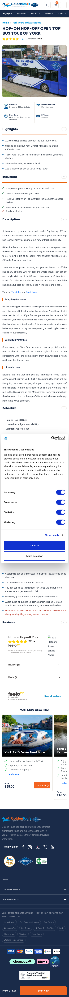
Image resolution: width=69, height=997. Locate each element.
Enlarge (34, 71)
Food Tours (37, 934)
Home (5, 22)
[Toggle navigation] (63, 5)
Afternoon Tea (10, 928)
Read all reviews (52, 696)
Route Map (31, 292)
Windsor (23, 934)
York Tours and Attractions (26, 22)
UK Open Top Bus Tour (44, 928)
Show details (51, 535)
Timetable (16, 292)
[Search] (47, 5)
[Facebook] (23, 847)
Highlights (7, 13)
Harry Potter (9, 922)
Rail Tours (25, 928)
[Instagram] (30, 847)
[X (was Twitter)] (45, 847)
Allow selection (34, 556)
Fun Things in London (29, 922)
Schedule (49, 13)
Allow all (34, 545)
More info (40, 785)
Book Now (43, 990)
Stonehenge (9, 934)
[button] (13, 39)
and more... (15, 774)
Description (35, 13)
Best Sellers (49, 922)
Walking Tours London (13, 940)
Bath (61, 928)
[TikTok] (38, 847)
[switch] (60, 502)
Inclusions (21, 13)
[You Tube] (52, 847)
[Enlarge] (34, 71)
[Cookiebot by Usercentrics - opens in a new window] (51, 438)
